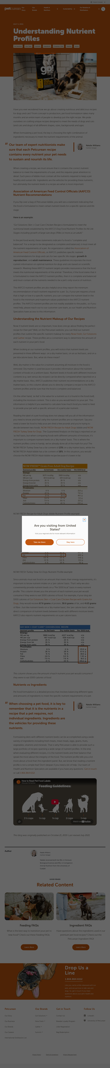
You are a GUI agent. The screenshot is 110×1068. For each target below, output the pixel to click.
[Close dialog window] (84, 519)
